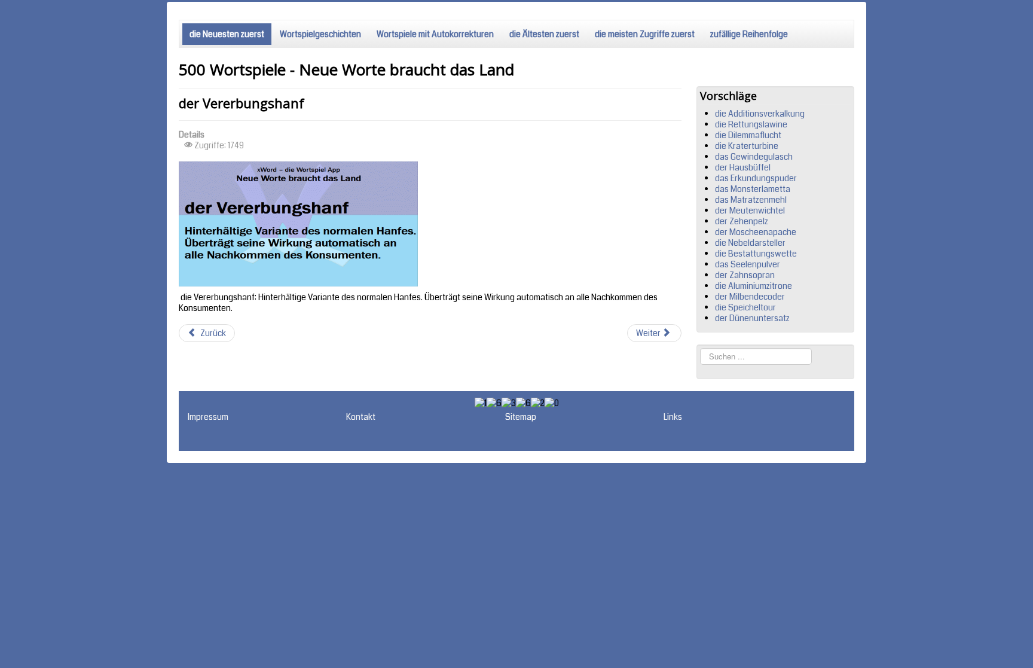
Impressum (208, 417)
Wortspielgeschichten (320, 34)
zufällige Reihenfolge (749, 34)
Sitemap (520, 417)
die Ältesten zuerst (544, 34)
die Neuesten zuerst (227, 34)
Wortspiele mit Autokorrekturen (435, 34)
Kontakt (360, 417)
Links (673, 417)
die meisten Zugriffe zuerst (645, 34)
